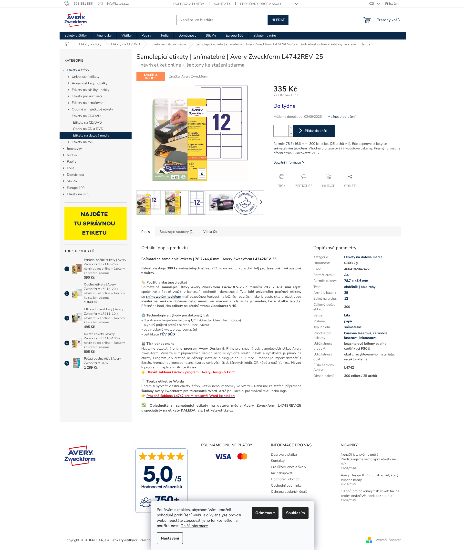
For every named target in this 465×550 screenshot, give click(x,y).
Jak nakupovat (281, 473)
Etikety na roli (82, 142)
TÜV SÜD (167, 334)
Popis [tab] (145, 231)
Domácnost (75, 174)
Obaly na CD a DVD (88, 129)
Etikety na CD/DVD (86, 116)
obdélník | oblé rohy (359, 287)
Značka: (188, 76)
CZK (372, 3)
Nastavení (170, 538)
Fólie (70, 168)
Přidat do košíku (317, 130)
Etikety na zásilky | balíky (90, 90)
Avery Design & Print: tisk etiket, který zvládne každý (369, 477)
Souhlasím (295, 513)
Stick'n (72, 181)
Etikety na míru (78, 194)
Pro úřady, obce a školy (260, 4)
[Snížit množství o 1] (290, 134)
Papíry (71, 161)
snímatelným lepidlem (290, 148)
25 (346, 292)
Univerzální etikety (85, 76)
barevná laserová (357, 333)
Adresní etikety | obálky (89, 83)
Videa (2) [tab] (210, 231)
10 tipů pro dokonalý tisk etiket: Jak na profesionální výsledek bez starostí (370, 493)
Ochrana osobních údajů (289, 491)
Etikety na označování (88, 102)
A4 (346, 275)
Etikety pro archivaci (87, 96)
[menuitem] (76, 35)
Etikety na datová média (91, 135)
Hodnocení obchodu (286, 479)
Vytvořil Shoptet (388, 540)
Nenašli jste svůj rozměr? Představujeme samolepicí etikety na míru (368, 459)
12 (346, 298)
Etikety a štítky (78, 70)
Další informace (194, 526)
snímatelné (353, 327)
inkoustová (368, 337)
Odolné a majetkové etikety (92, 109)
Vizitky (72, 155)
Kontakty (222, 4)
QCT (194, 320)
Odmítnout (265, 513)
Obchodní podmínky (286, 485)
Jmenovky (74, 148)
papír (348, 321)
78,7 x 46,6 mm (356, 280)
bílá (347, 315)
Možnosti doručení (341, 116)
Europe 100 (75, 188)
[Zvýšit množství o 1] (290, 128)
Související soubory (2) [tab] (177, 231)
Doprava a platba (188, 4)
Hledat (278, 20)
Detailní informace (287, 162)
